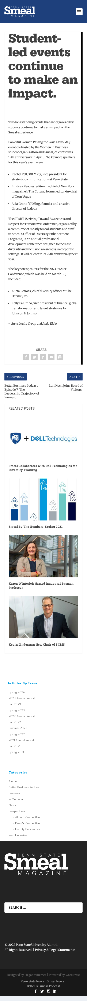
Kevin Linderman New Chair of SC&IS (37, 644)
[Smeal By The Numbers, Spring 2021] (44, 499)
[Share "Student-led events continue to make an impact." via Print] (60, 357)
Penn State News (32, 981)
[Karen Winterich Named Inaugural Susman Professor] (44, 556)
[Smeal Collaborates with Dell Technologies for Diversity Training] (44, 438)
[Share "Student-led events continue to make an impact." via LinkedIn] (43, 357)
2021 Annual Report (21, 740)
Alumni (13, 781)
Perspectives (17, 811)
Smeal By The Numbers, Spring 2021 (36, 527)
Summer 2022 (18, 728)
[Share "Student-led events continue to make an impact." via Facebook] (26, 357)
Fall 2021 (14, 746)
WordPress (72, 975)
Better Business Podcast (24, 787)
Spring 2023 (17, 710)
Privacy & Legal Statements (55, 950)
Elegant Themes (35, 975)
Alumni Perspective (27, 817)
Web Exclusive (18, 835)
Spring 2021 (16, 752)
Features (14, 793)
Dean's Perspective (27, 823)
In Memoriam (17, 799)
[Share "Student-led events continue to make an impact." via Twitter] (34, 357)
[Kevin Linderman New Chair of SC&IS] (44, 617)
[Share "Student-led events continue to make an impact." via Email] (51, 357)
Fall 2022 (15, 722)
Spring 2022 (17, 734)
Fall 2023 (15, 704)
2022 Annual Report (22, 716)
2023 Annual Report (22, 698)
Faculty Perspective (27, 829)
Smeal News (55, 981)
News (12, 805)
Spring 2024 (17, 692)
